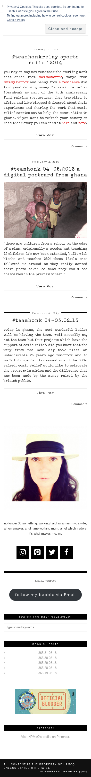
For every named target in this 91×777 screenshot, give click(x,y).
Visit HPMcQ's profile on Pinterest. (45, 737)
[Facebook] (66, 552)
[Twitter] (52, 552)
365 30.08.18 (47, 658)
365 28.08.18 (47, 668)
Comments (79, 146)
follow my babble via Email (45, 594)
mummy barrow (16, 82)
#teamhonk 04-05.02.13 (45, 321)
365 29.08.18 (47, 663)
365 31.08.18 (47, 653)
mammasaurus (50, 77)
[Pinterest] (37, 552)
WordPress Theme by (63, 771)
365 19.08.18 (47, 673)
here (66, 123)
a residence (69, 82)
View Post (45, 135)
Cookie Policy (16, 20)
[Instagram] (23, 552)
